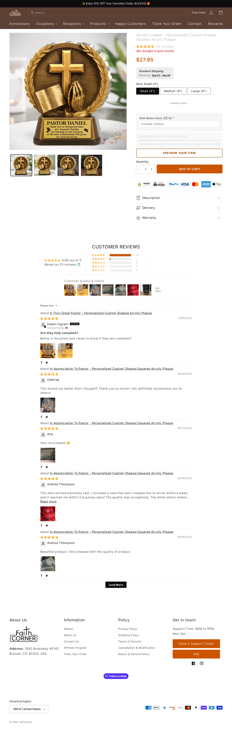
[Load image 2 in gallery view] (45, 165)
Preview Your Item (179, 140)
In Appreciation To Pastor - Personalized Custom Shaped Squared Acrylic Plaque (111, 355)
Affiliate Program (75, 647)
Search (68, 628)
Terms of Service (129, 641)
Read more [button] (48, 488)
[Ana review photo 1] (47, 442)
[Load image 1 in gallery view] (21, 165)
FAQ (196, 654)
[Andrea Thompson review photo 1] (47, 500)
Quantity (142, 148)
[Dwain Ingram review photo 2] (65, 337)
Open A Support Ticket (196, 643)
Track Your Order (75, 654)
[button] (46, 23)
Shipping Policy (128, 635)
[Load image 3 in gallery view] (68, 165)
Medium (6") (173, 91)
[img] (49, 305)
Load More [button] (116, 571)
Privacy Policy (127, 628)
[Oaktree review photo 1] (47, 391)
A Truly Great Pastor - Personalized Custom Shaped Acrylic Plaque (101, 300)
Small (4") (147, 91)
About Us (70, 635)
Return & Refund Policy (134, 654)
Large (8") (199, 91)
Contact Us (71, 641)
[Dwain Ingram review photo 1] (47, 337)
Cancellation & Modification (136, 647)
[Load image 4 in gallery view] (91, 165)
